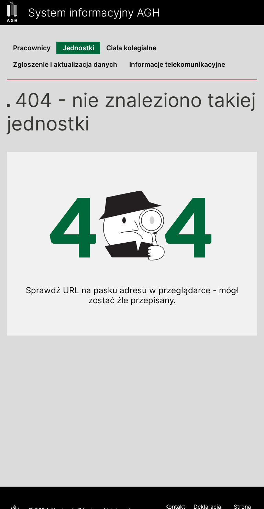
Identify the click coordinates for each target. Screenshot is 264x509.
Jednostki (78, 48)
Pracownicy (32, 48)
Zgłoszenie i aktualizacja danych (65, 64)
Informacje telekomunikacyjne (177, 64)
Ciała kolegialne (131, 48)
